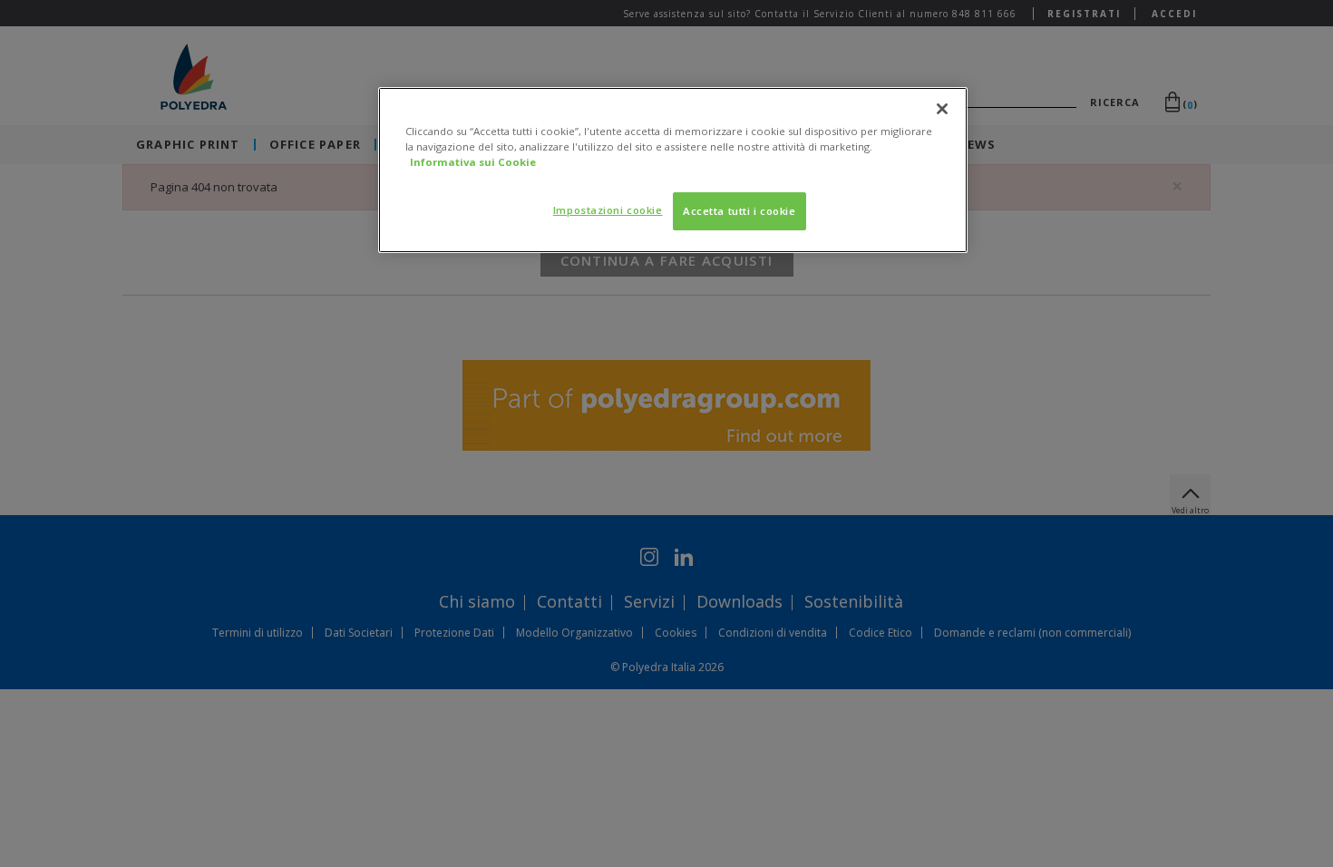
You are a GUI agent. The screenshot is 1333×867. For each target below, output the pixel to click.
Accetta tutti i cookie (739, 211)
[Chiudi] (942, 109)
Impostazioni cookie (608, 210)
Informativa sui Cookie (473, 162)
